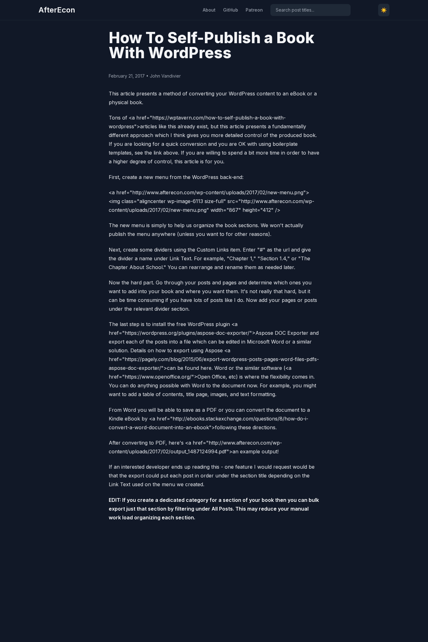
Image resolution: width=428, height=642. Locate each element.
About (209, 10)
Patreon (254, 10)
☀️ (384, 10)
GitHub (230, 10)
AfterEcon (57, 9)
